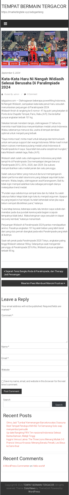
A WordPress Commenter (16, 466)
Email (5, 358)
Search (6, 399)
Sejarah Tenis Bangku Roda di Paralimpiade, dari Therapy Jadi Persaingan (33, 273)
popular (14, 63)
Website (5, 369)
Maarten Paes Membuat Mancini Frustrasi (42, 283)
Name (5, 346)
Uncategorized (48, 63)
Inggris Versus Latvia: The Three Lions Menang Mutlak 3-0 (35, 439)
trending (34, 63)
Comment (7, 315)
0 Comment (32, 94)
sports (24, 63)
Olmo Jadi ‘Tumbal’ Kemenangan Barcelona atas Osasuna (35, 422)
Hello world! (39, 466)
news (5, 63)
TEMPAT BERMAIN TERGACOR (33, 6)
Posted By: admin (12, 94)
